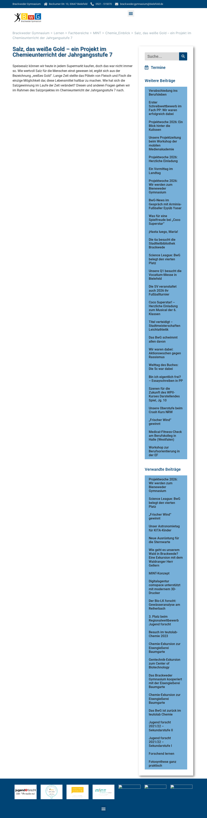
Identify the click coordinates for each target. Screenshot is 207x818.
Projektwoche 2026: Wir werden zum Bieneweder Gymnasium (163, 186)
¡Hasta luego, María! (163, 232)
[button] (131, 13)
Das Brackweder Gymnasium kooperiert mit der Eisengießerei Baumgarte (165, 681)
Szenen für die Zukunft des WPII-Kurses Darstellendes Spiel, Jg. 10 (164, 394)
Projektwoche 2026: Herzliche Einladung (163, 159)
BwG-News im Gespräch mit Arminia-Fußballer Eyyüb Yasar (165, 204)
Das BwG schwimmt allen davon (163, 339)
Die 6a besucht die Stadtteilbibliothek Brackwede (162, 243)
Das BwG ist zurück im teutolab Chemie (165, 712)
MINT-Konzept (159, 573)
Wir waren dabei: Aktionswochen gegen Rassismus (165, 353)
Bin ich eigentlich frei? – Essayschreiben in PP (166, 379)
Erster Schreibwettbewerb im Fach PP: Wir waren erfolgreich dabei (165, 108)
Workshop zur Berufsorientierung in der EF (164, 451)
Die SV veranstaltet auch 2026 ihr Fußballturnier (162, 290)
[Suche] (183, 56)
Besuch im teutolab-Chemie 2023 (163, 634)
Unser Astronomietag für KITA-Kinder (164, 528)
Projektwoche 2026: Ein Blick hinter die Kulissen (166, 126)
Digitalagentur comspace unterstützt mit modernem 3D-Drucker (164, 587)
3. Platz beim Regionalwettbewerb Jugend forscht (164, 620)
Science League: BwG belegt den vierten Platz (164, 259)
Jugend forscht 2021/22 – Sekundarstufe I (160, 742)
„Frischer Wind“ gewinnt (160, 422)
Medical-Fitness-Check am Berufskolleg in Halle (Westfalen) (165, 435)
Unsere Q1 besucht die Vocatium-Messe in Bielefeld (165, 275)
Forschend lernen (161, 754)
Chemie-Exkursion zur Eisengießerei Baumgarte (165, 647)
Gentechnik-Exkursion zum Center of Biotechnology (164, 663)
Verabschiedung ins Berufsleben (163, 92)
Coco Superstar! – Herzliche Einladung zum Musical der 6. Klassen (163, 308)
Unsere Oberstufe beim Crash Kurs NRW (166, 410)
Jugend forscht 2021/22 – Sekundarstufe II (161, 726)
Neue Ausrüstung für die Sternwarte (164, 540)
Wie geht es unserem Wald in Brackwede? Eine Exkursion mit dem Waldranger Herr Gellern (166, 557)
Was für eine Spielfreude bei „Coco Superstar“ (164, 220)
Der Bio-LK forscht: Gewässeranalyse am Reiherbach (164, 604)
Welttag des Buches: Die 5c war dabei (163, 367)
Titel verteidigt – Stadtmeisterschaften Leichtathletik (164, 325)
